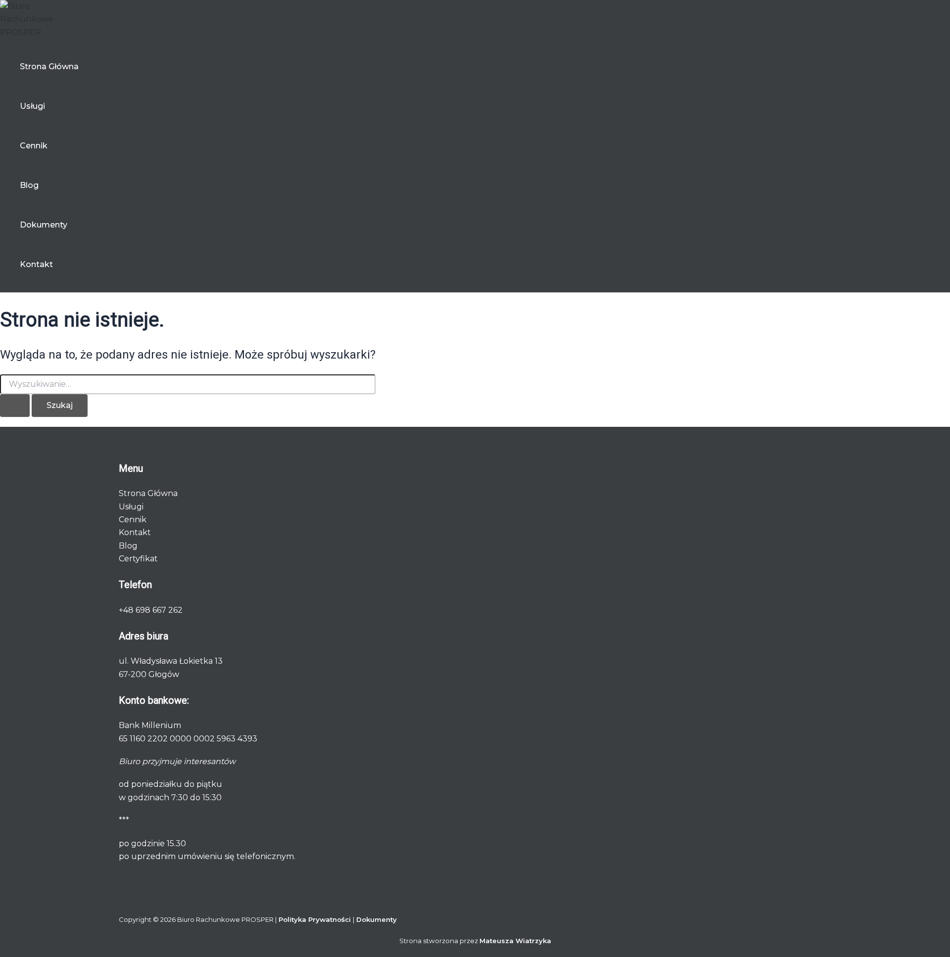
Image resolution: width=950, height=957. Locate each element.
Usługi (32, 106)
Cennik (34, 145)
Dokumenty (43, 224)
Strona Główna (49, 66)
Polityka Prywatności (316, 919)
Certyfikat (138, 558)
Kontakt (36, 264)
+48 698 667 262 (151, 610)
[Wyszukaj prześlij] (15, 405)
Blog (29, 185)
